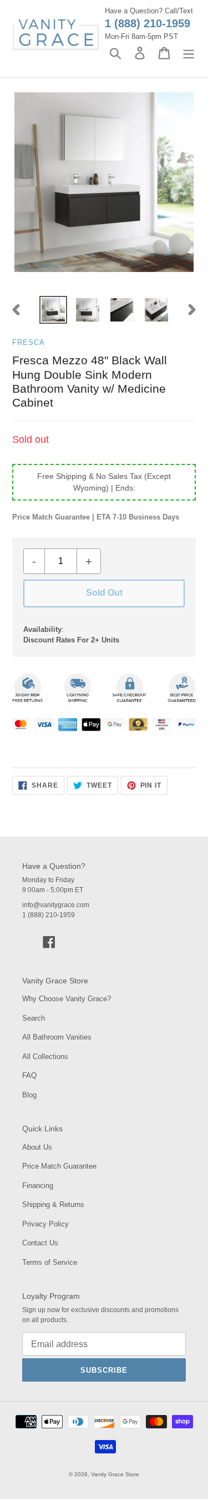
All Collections (45, 1056)
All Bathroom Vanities (57, 1037)
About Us (37, 1147)
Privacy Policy (45, 1224)
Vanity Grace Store (115, 1474)
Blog (29, 1095)
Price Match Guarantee (59, 1166)
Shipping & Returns (53, 1204)
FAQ (29, 1075)
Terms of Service (49, 1262)
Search (33, 1018)
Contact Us (40, 1243)
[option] (53, 309)
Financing (37, 1185)
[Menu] (188, 53)
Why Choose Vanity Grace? (66, 999)
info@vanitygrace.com (55, 905)
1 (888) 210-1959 (147, 23)
